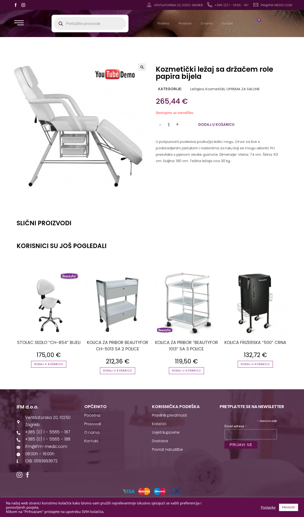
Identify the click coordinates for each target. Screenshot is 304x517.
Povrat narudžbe (167, 449)
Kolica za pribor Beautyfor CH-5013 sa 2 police (117, 345)
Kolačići (159, 424)
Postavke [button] (268, 507)
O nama (207, 23)
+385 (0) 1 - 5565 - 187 (231, 5)
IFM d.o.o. (27, 407)
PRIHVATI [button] (288, 507)
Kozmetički (215, 88)
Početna (163, 23)
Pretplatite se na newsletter (252, 406)
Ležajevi (196, 88)
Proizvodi (185, 23)
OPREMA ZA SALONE (243, 88)
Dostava (160, 441)
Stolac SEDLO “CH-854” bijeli (49, 342)
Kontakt (227, 23)
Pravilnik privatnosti (169, 415)
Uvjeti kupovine (166, 432)
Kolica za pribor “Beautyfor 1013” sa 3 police (186, 345)
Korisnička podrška (176, 406)
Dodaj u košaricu (216, 124)
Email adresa (235, 426)
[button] (142, 67)
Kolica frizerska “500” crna (255, 342)
